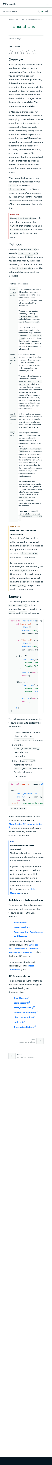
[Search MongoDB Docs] (38, 11)
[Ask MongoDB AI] (42, 11)
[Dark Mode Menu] (47, 11)
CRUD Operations (35, 20)
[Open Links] (47, 4)
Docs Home (13, 20)
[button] (18, 808)
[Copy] (41, 621)
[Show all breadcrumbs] (23, 19)
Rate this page (14, 46)
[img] (11, 52)
